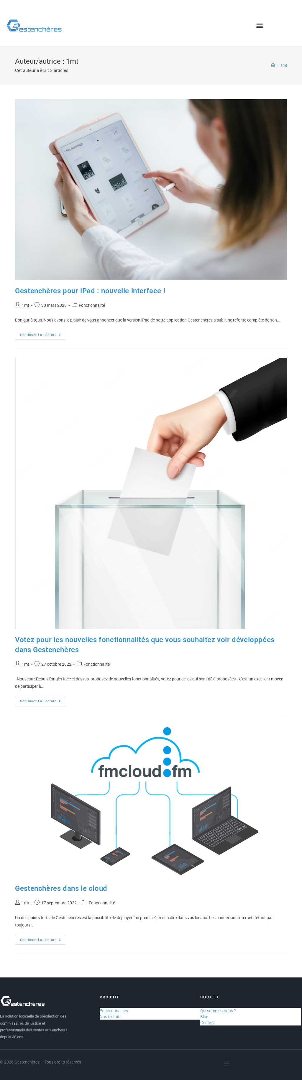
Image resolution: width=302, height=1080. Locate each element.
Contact (207, 1022)
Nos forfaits (111, 1016)
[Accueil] (273, 65)
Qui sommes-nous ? (218, 1010)
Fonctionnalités (114, 1010)
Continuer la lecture (43, 333)
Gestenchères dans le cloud (61, 888)
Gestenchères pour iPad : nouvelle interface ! (90, 291)
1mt (283, 65)
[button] (259, 25)
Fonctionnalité (92, 305)
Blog (204, 1016)
